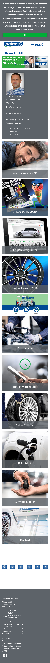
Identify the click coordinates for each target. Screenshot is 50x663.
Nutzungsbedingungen (12, 643)
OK (25, 35)
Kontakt (7, 638)
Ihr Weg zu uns (14, 107)
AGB (5, 651)
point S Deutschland (11, 648)
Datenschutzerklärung (12, 646)
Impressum (8, 641)
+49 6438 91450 (15, 114)
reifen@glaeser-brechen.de (20, 119)
